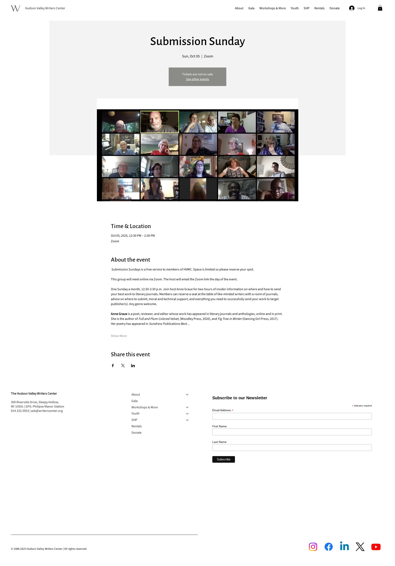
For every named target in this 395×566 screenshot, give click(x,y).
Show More (119, 336)
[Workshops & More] (187, 407)
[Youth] (187, 413)
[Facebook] (328, 546)
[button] (239, 8)
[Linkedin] (344, 546)
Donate (136, 432)
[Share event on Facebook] (113, 365)
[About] (187, 394)
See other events (197, 79)
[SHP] (187, 420)
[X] (360, 546)
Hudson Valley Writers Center (45, 8)
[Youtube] (376, 546)
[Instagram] (313, 546)
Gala (134, 401)
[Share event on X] (123, 365)
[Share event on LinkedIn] (133, 365)
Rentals (136, 426)
